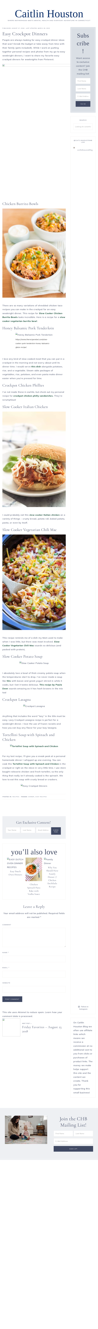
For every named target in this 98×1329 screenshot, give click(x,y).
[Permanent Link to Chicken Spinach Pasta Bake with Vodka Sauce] (34, 880)
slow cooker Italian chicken (44, 515)
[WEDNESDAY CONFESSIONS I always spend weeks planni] (88, 307)
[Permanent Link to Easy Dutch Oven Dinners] (15, 867)
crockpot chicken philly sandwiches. (33, 395)
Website (6, 983)
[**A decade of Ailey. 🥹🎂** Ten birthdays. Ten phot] (77, 282)
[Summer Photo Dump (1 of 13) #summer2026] (77, 475)
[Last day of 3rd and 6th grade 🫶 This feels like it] (88, 850)
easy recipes (41, 796)
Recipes (16, 796)
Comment (6, 925)
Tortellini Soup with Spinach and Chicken (36, 763)
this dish (36, 366)
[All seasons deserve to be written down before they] (88, 578)
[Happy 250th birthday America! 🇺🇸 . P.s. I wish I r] (77, 747)
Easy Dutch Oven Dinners (15, 873)
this (9, 680)
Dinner (31, 796)
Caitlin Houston (49, 14)
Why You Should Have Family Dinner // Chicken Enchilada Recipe (52, 877)
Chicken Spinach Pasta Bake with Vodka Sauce (33, 889)
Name (5, 952)
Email (5, 968)
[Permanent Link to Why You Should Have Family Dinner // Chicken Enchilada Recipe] (52, 863)
